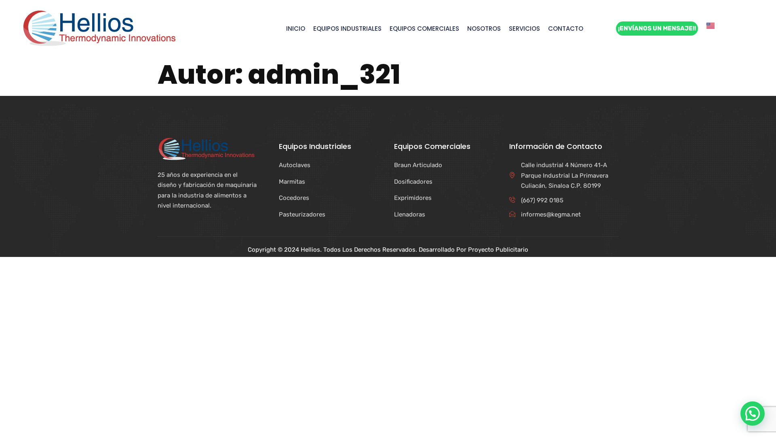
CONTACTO (565, 28)
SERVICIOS (524, 28)
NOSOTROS (484, 28)
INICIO (295, 28)
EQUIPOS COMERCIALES (424, 28)
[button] (752, 413)
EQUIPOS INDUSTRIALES (347, 28)
